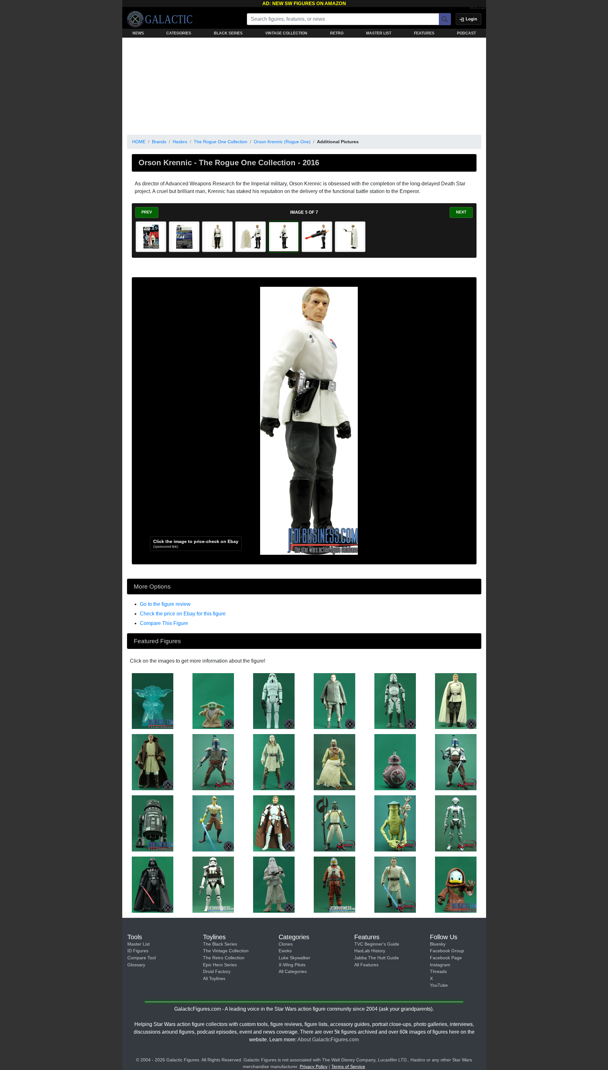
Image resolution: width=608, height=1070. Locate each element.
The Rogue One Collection (220, 141)
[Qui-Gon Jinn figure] (273, 761)
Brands (159, 141)
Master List (138, 944)
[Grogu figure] (213, 700)
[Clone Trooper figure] (395, 700)
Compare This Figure (164, 623)
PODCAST (466, 33)
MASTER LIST (378, 33)
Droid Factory (216, 971)
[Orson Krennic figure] (455, 700)
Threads (438, 971)
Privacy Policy (313, 1066)
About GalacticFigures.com (328, 1039)
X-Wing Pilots (292, 964)
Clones (286, 944)
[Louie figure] (455, 884)
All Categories (293, 971)
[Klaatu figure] (334, 823)
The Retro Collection (223, 957)
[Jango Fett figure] (213, 761)
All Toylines (214, 978)
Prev (146, 212)
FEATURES (424, 33)
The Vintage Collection (226, 950)
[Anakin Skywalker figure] (213, 823)
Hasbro (180, 141)
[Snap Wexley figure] (334, 884)
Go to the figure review (165, 604)
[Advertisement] (304, 85)
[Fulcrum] (478, 8)
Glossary (136, 964)
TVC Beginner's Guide (376, 944)
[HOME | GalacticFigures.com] (161, 19)
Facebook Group (447, 950)
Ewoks (285, 950)
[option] (151, 236)
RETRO (336, 33)
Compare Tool (141, 957)
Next (461, 212)
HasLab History (369, 950)
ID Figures (137, 950)
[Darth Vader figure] (152, 884)
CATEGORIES (178, 33)
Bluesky (438, 944)
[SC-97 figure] (395, 761)
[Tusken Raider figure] (334, 761)
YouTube (439, 985)
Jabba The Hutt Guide (376, 957)
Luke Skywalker (294, 957)
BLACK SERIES (228, 33)
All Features (366, 964)
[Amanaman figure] (395, 823)
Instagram (440, 964)
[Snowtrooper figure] (273, 884)
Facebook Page (446, 957)
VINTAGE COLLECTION (286, 33)
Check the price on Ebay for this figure (183, 613)
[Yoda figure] (152, 700)
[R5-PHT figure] (152, 823)
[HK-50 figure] (455, 823)
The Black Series (220, 944)
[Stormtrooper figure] (273, 700)
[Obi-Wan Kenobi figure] (273, 823)
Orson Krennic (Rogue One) (282, 141)
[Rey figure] (334, 700)
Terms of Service (348, 1066)
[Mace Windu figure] (152, 761)
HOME (139, 141)
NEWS (138, 33)
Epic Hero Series (220, 964)
